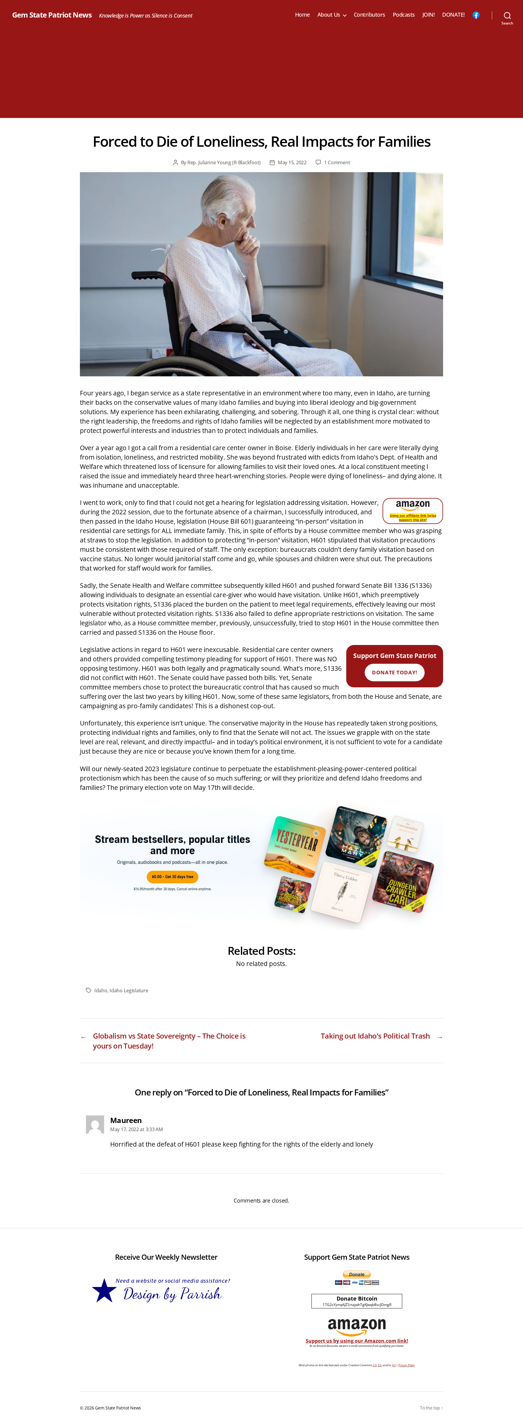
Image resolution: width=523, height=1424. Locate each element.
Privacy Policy (406, 1365)
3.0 (379, 1365)
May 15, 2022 (292, 162)
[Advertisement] (261, 75)
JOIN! (429, 14)
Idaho (100, 990)
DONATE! (453, 14)
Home (302, 14)
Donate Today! (394, 672)
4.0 (394, 1365)
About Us (328, 14)
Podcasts (404, 14)
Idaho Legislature (129, 990)
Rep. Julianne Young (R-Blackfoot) (224, 162)
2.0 (375, 1365)
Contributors (369, 14)
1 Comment (337, 162)
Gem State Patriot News (52, 14)
